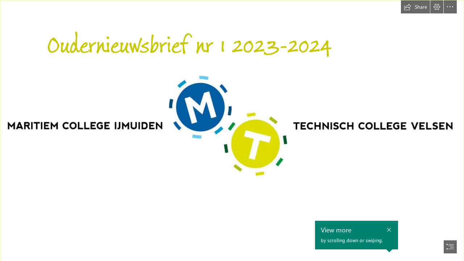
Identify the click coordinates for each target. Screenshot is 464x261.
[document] (232, 130)
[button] (415, 6)
